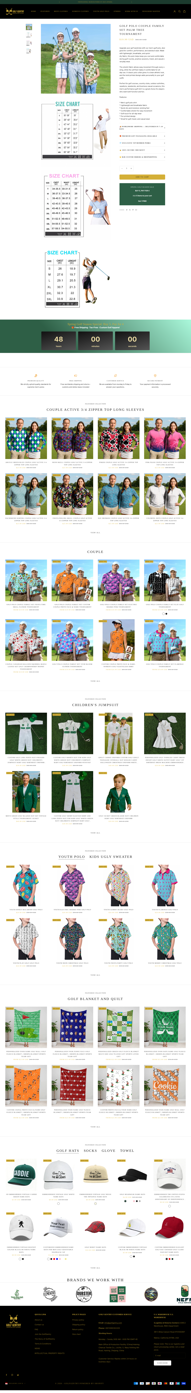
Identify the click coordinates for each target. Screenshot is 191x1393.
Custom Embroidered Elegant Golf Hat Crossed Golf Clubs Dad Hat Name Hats (169, 1249)
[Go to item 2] (29, 35)
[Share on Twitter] (130, 210)
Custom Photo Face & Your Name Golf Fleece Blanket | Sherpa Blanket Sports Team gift (118, 1112)
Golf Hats (67, 1151)
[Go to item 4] (29, 51)
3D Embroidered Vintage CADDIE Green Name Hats (21, 1196)
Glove (109, 1151)
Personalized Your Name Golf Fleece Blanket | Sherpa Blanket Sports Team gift (72, 1112)
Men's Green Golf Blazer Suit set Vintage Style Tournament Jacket (26, 817)
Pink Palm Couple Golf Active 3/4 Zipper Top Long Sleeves (165, 464)
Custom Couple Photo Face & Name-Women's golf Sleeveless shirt (119, 665)
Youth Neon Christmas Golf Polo (72, 963)
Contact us (39, 1324)
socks (90, 1151)
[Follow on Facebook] (6, 1375)
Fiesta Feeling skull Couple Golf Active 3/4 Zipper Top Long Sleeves (72, 519)
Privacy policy (78, 1320)
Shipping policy (78, 1324)
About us (38, 1320)
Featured (45, 11)
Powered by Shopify (92, 1383)
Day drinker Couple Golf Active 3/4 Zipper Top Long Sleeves (118, 519)
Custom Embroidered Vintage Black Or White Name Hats (132, 1248)
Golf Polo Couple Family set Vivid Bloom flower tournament (72, 665)
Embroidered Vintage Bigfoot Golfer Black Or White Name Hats (21, 1249)
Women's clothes (80, 11)
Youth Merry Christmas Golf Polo (165, 963)
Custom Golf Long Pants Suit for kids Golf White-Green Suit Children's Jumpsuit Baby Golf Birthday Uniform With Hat (26, 760)
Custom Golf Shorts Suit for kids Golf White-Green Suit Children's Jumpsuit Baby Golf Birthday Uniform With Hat (72, 760)
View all (95, 533)
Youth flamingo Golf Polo (165, 909)
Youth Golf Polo (101, 11)
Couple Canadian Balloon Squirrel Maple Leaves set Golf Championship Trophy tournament (26, 666)
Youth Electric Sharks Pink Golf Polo (72, 909)
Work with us (131, 11)
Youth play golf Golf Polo (26, 963)
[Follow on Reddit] (18, 1375)
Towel (127, 1151)
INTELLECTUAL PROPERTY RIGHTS (49, 1353)
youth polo (71, 857)
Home (33, 11)
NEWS (37, 1348)
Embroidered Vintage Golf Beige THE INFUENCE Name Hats (95, 1196)
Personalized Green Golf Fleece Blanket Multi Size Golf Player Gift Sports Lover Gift (118, 1054)
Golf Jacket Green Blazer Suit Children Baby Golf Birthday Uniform (118, 817)
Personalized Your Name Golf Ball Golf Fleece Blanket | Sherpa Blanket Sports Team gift (26, 1054)
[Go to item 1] (29, 27)
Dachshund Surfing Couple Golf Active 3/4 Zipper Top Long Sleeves (26, 519)
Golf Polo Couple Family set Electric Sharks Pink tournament (118, 606)
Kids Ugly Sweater (111, 857)
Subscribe (162, 1363)
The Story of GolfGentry (45, 1339)
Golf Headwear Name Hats (132, 1194)
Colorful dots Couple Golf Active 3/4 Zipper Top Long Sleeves (164, 519)
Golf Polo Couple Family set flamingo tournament (165, 665)
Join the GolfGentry (43, 1334)
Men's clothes (61, 11)
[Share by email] (136, 210)
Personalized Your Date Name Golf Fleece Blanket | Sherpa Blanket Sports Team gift (165, 1054)
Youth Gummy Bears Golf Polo (118, 909)
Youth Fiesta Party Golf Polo (118, 963)
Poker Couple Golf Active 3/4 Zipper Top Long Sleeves (118, 464)
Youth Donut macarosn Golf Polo (26, 909)
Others (117, 11)
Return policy (77, 1329)
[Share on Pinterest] (133, 210)
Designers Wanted (151, 11)
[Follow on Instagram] (12, 1375)
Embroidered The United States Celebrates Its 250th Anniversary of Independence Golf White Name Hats (169, 1197)
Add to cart (142, 177)
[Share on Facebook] (127, 210)
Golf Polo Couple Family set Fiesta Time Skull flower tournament (26, 606)
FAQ (36, 1329)
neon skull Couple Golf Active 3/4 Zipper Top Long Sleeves (72, 464)
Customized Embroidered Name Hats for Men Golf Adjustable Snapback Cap (58, 1249)
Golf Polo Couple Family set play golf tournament (165, 606)
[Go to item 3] (29, 43)
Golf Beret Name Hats (95, 1247)
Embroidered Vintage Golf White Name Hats (58, 1196)
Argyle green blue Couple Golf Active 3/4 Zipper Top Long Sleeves (26, 464)
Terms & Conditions (43, 1344)
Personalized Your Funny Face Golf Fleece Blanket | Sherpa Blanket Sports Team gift (72, 1054)
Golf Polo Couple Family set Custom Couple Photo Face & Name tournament (72, 606)
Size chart (76, 1334)
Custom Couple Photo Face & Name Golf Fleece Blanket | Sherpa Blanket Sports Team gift (26, 1112)
